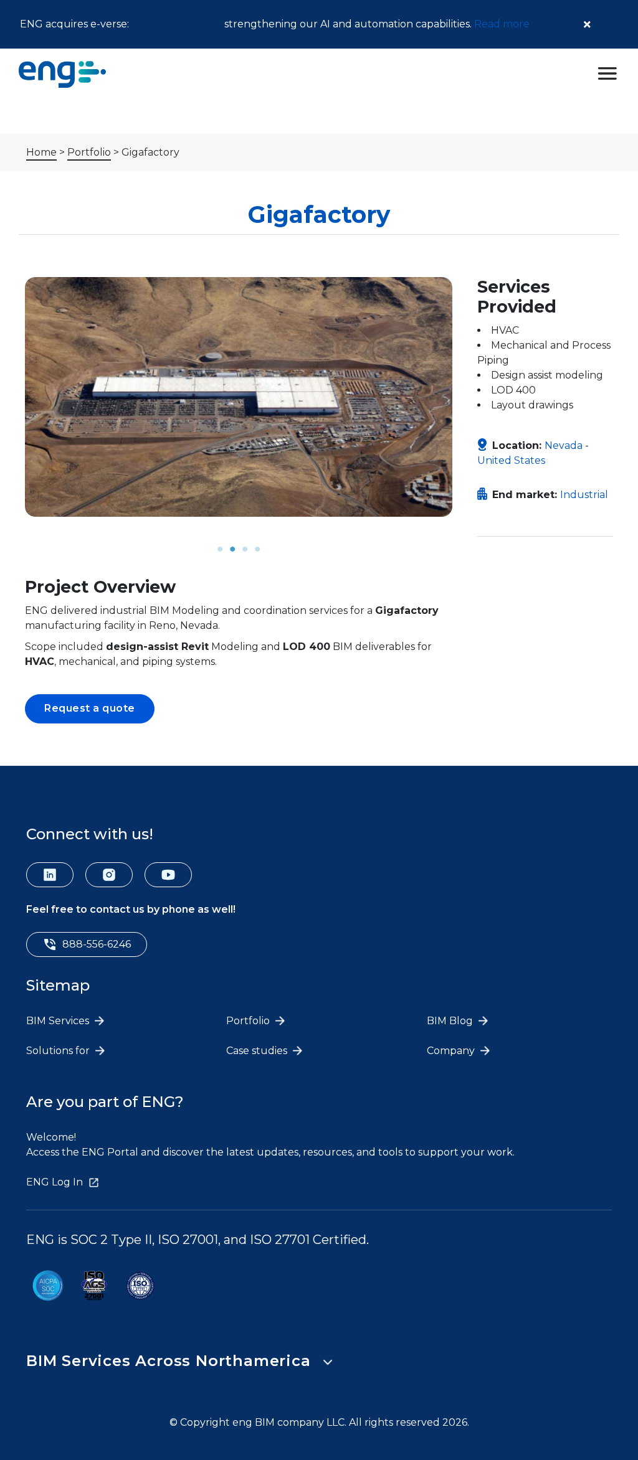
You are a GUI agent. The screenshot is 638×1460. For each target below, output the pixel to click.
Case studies (258, 1051)
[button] (90, 708)
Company (452, 1051)
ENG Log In (54, 1182)
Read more (502, 24)
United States (511, 460)
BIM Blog (451, 1021)
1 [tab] (220, 549)
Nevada (564, 445)
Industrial (584, 495)
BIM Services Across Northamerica (168, 1361)
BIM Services (59, 1021)
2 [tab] (232, 549)
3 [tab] (245, 549)
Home (41, 152)
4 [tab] (257, 549)
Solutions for (59, 1051)
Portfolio (89, 152)
